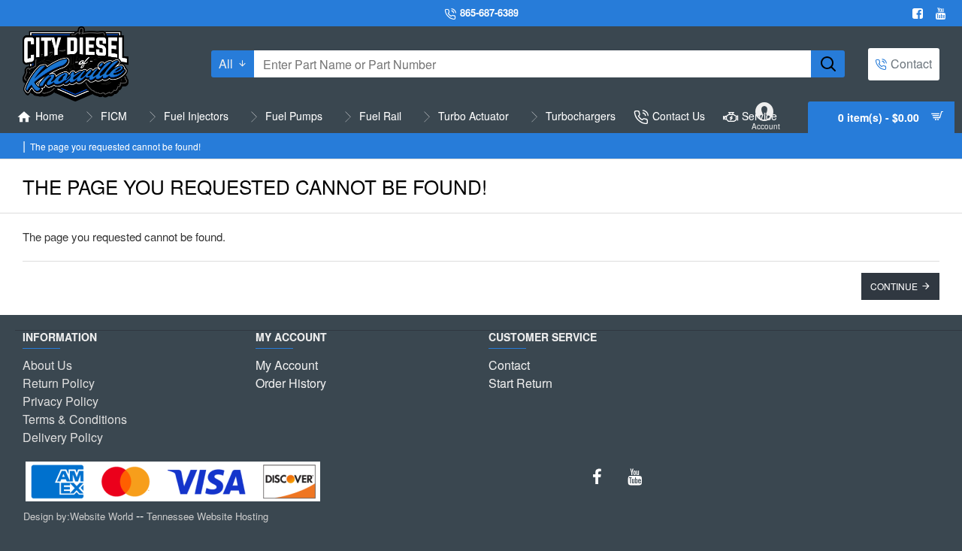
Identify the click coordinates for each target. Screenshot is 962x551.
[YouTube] (634, 477)
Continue (894, 286)
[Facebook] (919, 13)
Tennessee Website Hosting (207, 516)
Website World (101, 516)
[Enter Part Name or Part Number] (828, 63)
